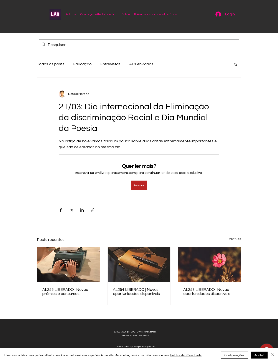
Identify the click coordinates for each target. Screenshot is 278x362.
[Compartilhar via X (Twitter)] (71, 210)
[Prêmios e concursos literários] (139, 264)
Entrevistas (110, 64)
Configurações (234, 355)
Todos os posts (51, 64)
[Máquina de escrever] (68, 264)
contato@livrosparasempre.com (139, 347)
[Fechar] (272, 355)
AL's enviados (141, 64)
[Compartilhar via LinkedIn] (82, 210)
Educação (82, 64)
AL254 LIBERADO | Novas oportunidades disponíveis (136, 292)
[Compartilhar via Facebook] (61, 210)
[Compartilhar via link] (93, 210)
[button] (235, 64)
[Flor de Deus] (209, 264)
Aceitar (259, 355)
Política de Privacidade (186, 355)
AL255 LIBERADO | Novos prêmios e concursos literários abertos (65, 292)
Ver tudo (235, 238)
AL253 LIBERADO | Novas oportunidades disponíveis (206, 292)
